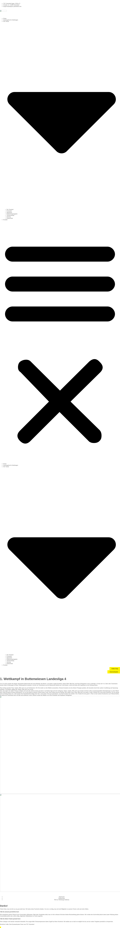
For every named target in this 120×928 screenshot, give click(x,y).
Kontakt (5, 219)
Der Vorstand (10, 209)
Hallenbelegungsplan (12, 214)
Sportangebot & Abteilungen (10, 20)
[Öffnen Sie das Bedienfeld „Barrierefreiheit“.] (0, 927)
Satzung (9, 216)
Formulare (9, 211)
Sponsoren (9, 212)
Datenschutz (10, 218)
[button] (60, 342)
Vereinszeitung (10, 215)
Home (4, 18)
